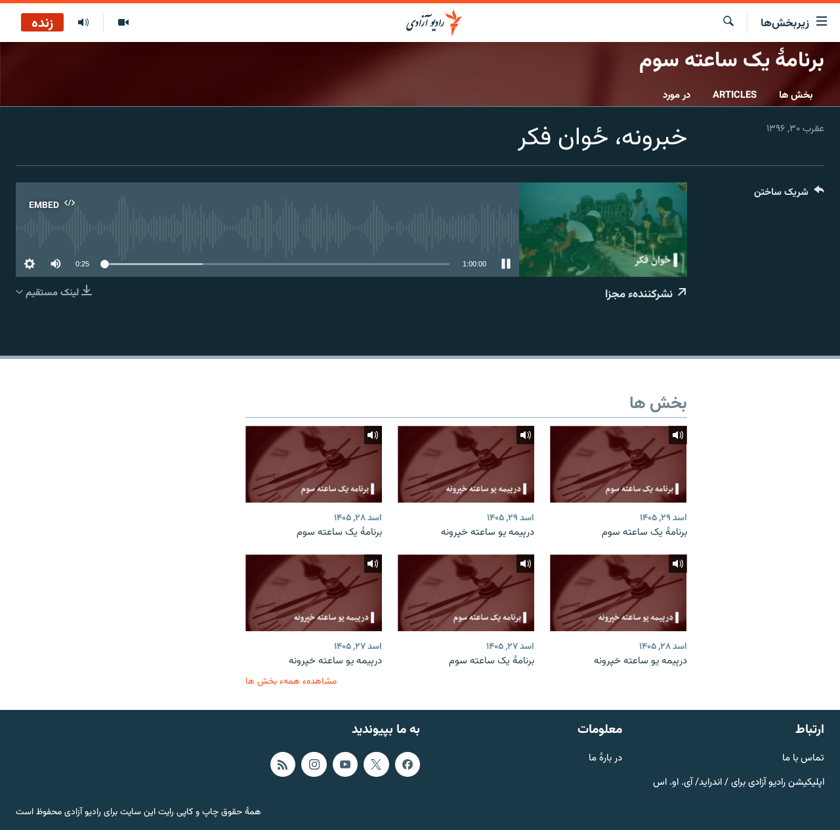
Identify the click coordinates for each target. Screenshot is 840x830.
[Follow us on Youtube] (345, 764)
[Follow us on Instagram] (313, 764)
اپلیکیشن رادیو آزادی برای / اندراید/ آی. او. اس (738, 782)
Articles (735, 95)
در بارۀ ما (605, 759)
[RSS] (282, 764)
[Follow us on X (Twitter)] (376, 764)
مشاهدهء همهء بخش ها (291, 681)
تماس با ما (803, 759)
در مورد (676, 95)
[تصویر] (123, 23)
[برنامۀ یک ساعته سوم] (618, 464)
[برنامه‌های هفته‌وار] (83, 23)
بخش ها (796, 95)
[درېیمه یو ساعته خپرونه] (466, 464)
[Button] (789, 195)
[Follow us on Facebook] (407, 764)
